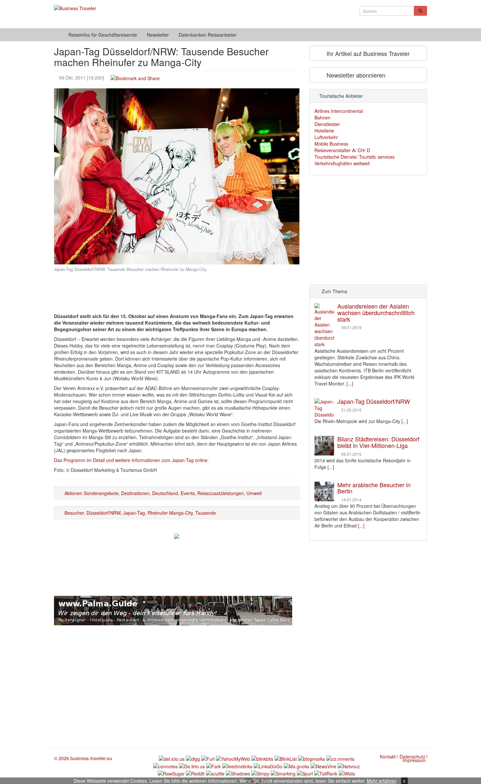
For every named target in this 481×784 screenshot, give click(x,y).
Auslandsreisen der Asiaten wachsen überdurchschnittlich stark (376, 312)
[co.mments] (340, 758)
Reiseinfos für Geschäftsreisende (102, 34)
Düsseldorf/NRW (103, 512)
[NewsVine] (323, 765)
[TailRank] (325, 773)
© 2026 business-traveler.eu (83, 758)
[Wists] (347, 773)
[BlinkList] (286, 758)
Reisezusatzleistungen (220, 493)
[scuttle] (215, 773)
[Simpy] (260, 773)
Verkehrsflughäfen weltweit (342, 163)
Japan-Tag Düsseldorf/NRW (373, 401)
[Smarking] (283, 773)
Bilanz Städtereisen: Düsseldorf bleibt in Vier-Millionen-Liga (378, 442)
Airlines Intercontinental (338, 111)
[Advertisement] (176, 287)
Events (188, 493)
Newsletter (158, 34)
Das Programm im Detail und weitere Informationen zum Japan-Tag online (130, 460)
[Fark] (213, 765)
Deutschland (165, 493)
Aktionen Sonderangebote (91, 493)
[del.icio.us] (172, 758)
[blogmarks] (311, 758)
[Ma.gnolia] (296, 765)
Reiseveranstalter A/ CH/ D (342, 150)
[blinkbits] (262, 758)
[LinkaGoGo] (268, 765)
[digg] (193, 758)
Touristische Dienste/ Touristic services (354, 156)
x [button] (404, 780)
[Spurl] (305, 773)
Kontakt (388, 756)
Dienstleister (327, 124)
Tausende (205, 512)
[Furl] (208, 758)
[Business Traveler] (75, 5)
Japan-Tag (134, 512)
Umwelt (254, 493)
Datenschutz (412, 756)
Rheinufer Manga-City (170, 512)
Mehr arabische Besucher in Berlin (374, 487)
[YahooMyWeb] (233, 758)
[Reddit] (195, 773)
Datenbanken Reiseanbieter (208, 34)
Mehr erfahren (382, 780)
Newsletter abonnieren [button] (355, 75)
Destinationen (135, 493)
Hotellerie (324, 130)
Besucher (74, 512)
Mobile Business (331, 143)
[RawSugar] (171, 773)
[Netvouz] (349, 765)
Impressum (414, 760)
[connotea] (165, 765)
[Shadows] (238, 773)
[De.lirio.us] (192, 765)
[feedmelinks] (237, 765)
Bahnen (322, 117)
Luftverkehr (326, 137)
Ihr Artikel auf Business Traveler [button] (367, 53)
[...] (350, 383)
